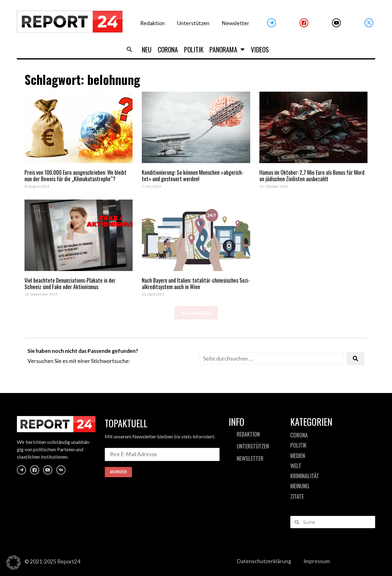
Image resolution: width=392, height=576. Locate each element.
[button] (129, 49)
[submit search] (355, 358)
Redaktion (152, 23)
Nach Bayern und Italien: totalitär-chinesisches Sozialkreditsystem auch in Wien (196, 283)
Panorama (223, 49)
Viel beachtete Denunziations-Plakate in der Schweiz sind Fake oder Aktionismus (69, 283)
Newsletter (235, 23)
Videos (260, 49)
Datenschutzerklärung (264, 561)
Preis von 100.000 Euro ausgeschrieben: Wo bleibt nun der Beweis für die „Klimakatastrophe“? (75, 175)
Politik (193, 49)
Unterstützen (193, 23)
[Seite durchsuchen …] (271, 358)
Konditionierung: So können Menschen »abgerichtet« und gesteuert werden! (192, 175)
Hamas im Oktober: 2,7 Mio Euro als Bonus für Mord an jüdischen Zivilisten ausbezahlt (311, 175)
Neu (147, 49)
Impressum (316, 561)
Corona (168, 49)
